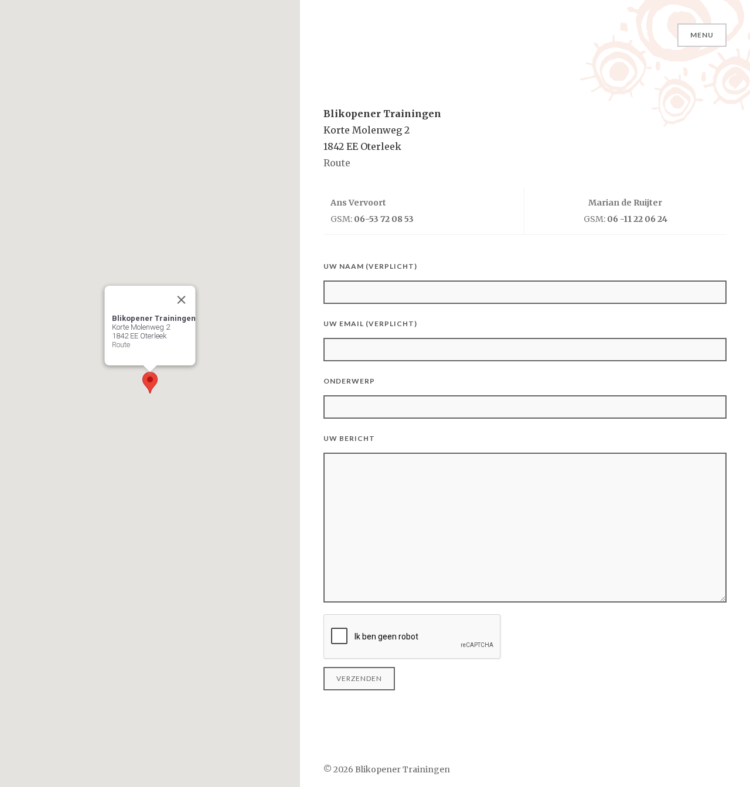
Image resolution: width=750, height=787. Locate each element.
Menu (702, 34)
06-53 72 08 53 (384, 219)
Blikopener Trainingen (402, 769)
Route (121, 344)
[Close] (182, 300)
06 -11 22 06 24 (637, 219)
